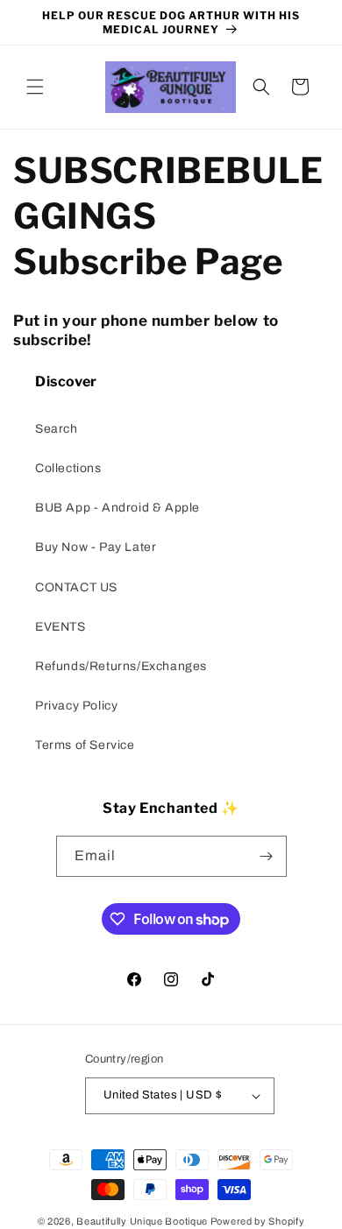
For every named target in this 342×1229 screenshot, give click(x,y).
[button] (35, 86)
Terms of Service (85, 745)
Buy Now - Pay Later (95, 547)
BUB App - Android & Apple (117, 507)
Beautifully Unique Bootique (142, 1221)
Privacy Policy (76, 705)
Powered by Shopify (257, 1221)
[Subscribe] (266, 856)
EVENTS (60, 626)
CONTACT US (76, 587)
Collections (68, 468)
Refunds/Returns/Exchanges (121, 666)
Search (56, 428)
